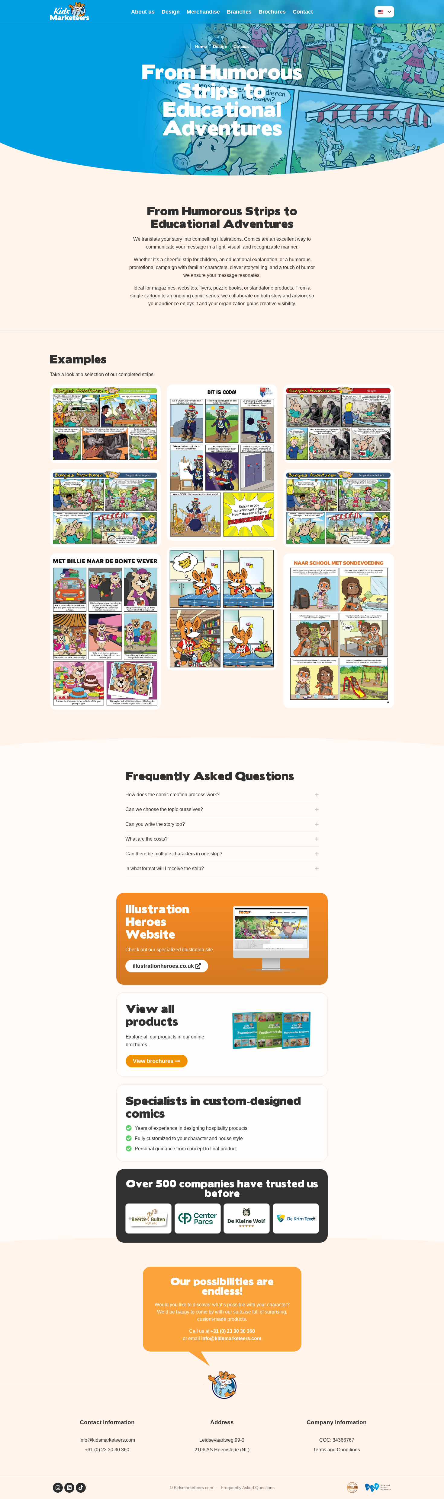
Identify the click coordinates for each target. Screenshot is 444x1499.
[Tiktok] (81, 1488)
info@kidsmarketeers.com (231, 1338)
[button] (130, 1218)
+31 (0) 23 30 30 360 (233, 1331)
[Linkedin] (69, 1488)
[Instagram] (58, 1488)
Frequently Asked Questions (248, 1487)
